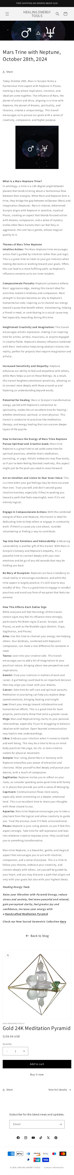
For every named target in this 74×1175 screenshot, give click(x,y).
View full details (57, 1089)
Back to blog (40, 936)
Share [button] (9, 71)
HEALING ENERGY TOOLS (29, 1167)
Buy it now (37, 1074)
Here (63, 921)
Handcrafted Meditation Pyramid (26, 914)
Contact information (54, 1167)
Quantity (7, 1043)
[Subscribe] (60, 1124)
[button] (7, 14)
